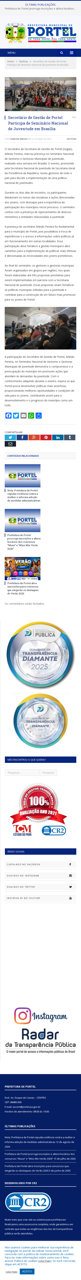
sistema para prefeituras (51, 1219)
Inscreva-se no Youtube (23, 898)
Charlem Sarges (19, 138)
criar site (28, 1219)
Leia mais (44, 1260)
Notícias (71, 138)
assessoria (30, 1224)
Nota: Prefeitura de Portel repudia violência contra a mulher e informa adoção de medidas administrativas (23, 495)
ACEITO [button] (27, 1271)
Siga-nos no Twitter (21, 887)
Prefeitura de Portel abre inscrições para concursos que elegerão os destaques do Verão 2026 (23, 588)
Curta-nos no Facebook (23, 864)
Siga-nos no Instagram (23, 875)
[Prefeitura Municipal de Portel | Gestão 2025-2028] (40, 32)
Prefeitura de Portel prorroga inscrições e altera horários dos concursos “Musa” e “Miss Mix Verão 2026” (41, 8)
